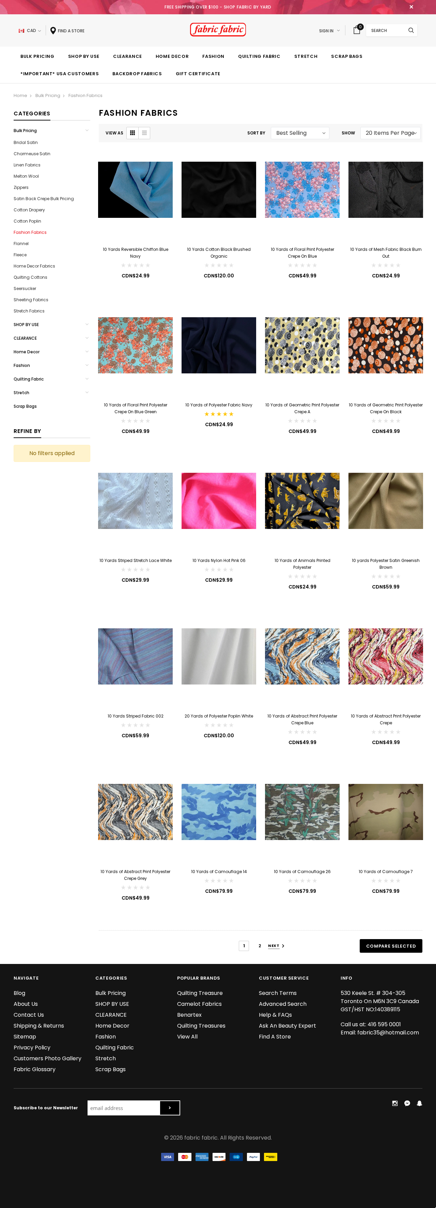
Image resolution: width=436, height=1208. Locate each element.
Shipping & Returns (39, 1026)
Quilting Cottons (30, 277)
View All (187, 1037)
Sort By (256, 133)
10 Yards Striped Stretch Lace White (135, 560)
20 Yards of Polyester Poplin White (219, 716)
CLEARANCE (25, 338)
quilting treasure (200, 993)
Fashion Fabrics (85, 95)
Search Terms (278, 993)
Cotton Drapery (29, 210)
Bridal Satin (26, 142)
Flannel (21, 243)
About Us (26, 1004)
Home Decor (27, 352)
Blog (19, 993)
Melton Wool (26, 176)
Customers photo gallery (47, 1058)
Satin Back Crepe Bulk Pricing (44, 199)
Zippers (21, 187)
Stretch (21, 393)
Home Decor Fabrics (34, 266)
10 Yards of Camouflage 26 (302, 871)
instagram (395, 1103)
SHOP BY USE (26, 324)
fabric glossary (35, 1069)
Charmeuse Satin (32, 154)
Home (20, 95)
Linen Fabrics (27, 165)
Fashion (22, 365)
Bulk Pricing (47, 95)
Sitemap (25, 1037)
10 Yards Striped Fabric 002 (136, 716)
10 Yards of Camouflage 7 (386, 871)
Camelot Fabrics (199, 1004)
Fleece (20, 255)
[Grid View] (132, 133)
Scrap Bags (25, 406)
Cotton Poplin (27, 221)
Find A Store (275, 1037)
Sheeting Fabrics (31, 300)
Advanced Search (283, 1004)
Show (348, 133)
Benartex (189, 1015)
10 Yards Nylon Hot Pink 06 (219, 560)
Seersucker (25, 288)
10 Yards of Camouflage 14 (219, 871)
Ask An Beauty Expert (287, 1026)
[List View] (144, 133)
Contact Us (29, 1015)
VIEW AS (114, 133)
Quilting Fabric (29, 379)
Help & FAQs (275, 1015)
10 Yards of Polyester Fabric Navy (218, 405)
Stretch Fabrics (29, 311)
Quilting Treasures (201, 1026)
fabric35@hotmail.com (388, 1032)
